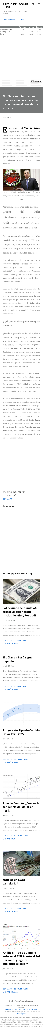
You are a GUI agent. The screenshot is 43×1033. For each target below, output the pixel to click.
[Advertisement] (21, 57)
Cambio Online (9, 19)
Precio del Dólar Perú (15, 5)
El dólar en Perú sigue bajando (17, 659)
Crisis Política (19, 492)
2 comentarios (20, 640)
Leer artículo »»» (10, 644)
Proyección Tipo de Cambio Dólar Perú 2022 (21, 732)
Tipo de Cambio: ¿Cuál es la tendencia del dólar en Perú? (21, 806)
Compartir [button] (7, 499)
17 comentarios (21, 836)
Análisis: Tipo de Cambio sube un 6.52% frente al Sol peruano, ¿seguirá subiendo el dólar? (21, 958)
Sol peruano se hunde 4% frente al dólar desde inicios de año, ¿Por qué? (20, 611)
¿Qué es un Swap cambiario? (14, 881)
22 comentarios (21, 989)
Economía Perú (9, 495)
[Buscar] (33, 4)
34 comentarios (21, 759)
